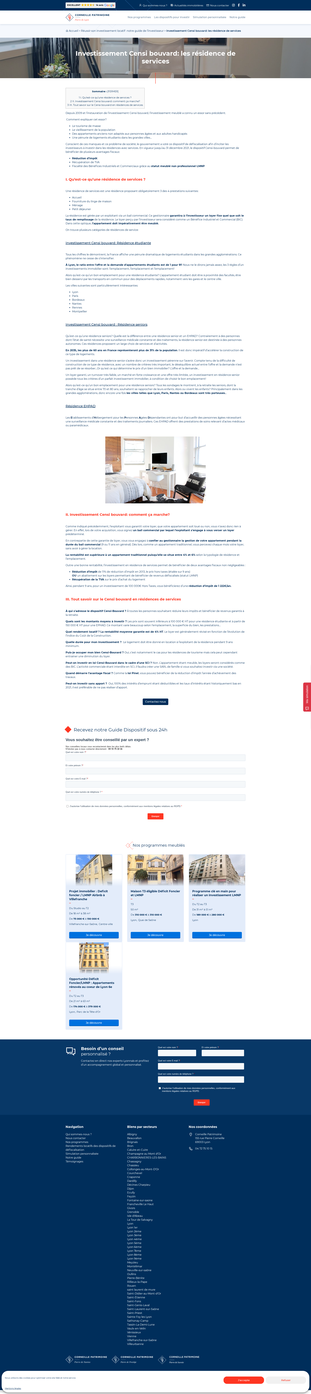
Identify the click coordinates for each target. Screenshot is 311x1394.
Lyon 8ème (134, 1254)
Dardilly (132, 1180)
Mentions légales (13, 1388)
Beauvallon (134, 1138)
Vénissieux (134, 1332)
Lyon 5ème (134, 1243)
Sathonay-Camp (137, 1320)
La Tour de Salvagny (140, 1219)
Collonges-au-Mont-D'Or (143, 1169)
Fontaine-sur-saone (140, 1200)
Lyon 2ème (134, 1231)
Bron (130, 1146)
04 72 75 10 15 (203, 1148)
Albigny (132, 1134)
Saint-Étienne (136, 1297)
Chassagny (134, 1161)
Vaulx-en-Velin (136, 1328)
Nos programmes (77, 1142)
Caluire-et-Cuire (137, 1149)
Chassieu (133, 1165)
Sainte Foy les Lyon (139, 1316)
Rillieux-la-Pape (137, 1281)
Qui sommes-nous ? (155, 5)
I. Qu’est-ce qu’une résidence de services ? (105, 97)
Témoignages (74, 1161)
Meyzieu (132, 1262)
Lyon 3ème (134, 1235)
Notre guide (73, 1157)
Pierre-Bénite (135, 1278)
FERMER (113, 91)
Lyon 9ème (134, 1258)
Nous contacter (219, 5)
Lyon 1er (132, 1227)
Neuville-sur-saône (139, 1270)
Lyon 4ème (134, 1239)
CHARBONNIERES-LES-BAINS (146, 1157)
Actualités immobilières (188, 5)
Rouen (131, 1285)
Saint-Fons (134, 1301)
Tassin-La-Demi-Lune (141, 1324)
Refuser (286, 1380)
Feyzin (131, 1196)
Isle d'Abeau (135, 1215)
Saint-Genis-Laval (138, 1305)
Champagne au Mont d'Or (144, 1153)
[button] (90, 5)
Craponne (133, 1177)
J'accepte (244, 1380)
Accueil (73, 30)
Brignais (132, 1142)
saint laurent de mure (141, 1289)
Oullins (131, 1274)
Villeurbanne (135, 1344)
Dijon (130, 1188)
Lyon (130, 1223)
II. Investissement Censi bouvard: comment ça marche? (105, 101)
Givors (131, 1208)
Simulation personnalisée (82, 1153)
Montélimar (134, 1266)
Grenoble (133, 1212)
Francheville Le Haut (140, 1204)
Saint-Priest (134, 1313)
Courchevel (134, 1173)
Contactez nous (155, 701)
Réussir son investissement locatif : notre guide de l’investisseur (122, 30)
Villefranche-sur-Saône (142, 1340)
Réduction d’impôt (84, 158)
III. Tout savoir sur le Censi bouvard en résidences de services (105, 104)
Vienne (131, 1336)
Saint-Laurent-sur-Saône (143, 1309)
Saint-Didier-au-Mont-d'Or (144, 1293)
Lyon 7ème (134, 1250)
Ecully (131, 1192)
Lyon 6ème (134, 1246)
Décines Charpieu (138, 1184)
